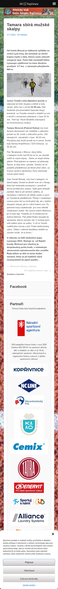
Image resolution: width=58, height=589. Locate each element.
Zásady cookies (29, 585)
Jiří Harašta (22, 35)
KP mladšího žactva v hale (36, 270)
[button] (53, 534)
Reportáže (20, 274)
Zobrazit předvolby (29, 578)
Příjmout (29, 562)
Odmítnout (29, 570)
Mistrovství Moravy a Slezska (23, 266)
